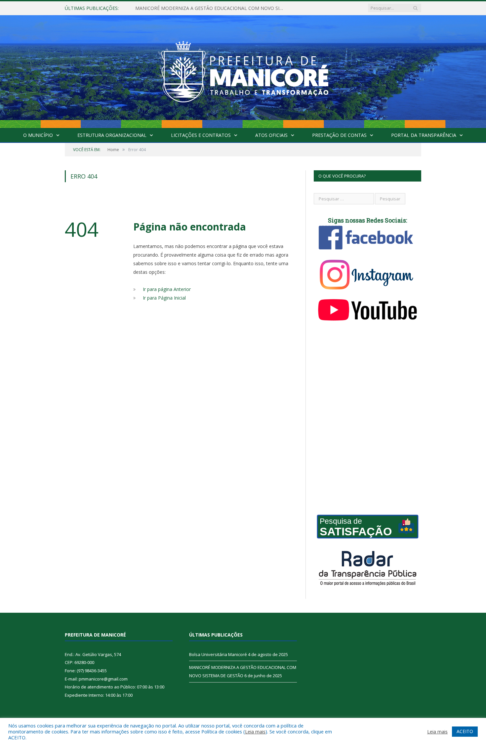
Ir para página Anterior (167, 289)
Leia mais (255, 731)
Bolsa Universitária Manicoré (218, 654)
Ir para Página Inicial (164, 298)
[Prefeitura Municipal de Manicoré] (243, 70)
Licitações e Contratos (201, 135)
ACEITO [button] (465, 731)
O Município (38, 135)
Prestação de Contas (339, 135)
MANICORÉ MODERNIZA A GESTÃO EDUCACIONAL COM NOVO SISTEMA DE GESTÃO (211, 8)
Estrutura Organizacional (111, 135)
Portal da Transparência (423, 135)
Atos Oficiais (271, 135)
